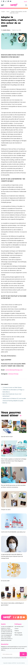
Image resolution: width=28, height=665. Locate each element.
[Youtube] (11, 1)
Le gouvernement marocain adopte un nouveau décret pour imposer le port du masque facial (12, 556)
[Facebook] (1, 1)
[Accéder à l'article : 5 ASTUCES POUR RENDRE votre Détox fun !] (14, 521)
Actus (8, 11)
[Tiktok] (6, 1)
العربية (25, 1)
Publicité (17, 630)
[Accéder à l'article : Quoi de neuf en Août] (14, 426)
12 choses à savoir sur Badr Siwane (12, 387)
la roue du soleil (5, 580)
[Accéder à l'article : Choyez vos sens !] (14, 499)
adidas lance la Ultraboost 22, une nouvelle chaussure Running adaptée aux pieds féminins (14, 401)
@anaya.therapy (13, 374)
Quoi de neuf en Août (7, 436)
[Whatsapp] (8, 1)
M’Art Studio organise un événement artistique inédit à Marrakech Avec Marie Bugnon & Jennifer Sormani (13, 461)
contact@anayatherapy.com (13, 370)
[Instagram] (3, 1)
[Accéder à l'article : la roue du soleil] (14, 570)
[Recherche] (26, 5)
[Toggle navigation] (2, 5)
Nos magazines (18, 632)
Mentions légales (18, 635)
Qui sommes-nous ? (19, 626)
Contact (16, 628)
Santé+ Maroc (6, 30)
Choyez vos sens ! (6, 509)
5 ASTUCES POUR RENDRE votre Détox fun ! (13, 532)
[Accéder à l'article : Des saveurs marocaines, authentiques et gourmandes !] (14, 592)
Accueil (3, 11)
